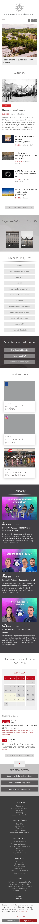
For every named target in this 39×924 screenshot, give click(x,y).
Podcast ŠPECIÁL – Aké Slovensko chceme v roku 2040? (16, 529)
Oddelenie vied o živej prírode (19, 783)
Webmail (19, 899)
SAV (31, 145)
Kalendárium (21, 114)
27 (19, 699)
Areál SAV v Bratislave (19, 871)
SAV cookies (22, 911)
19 (14, 695)
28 (23, 699)
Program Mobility (19, 853)
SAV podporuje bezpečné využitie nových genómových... (26, 192)
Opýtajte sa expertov (19, 770)
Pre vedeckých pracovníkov (19, 846)
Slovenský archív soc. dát (19, 884)
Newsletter (19, 864)
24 (6, 699)
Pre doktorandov (19, 842)
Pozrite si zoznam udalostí (19, 755)
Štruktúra (19, 810)
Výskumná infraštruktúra (19, 833)
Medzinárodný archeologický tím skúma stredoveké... (26, 155)
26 (14, 699)
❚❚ (9, 234)
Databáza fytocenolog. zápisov (19, 886)
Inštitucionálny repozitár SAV (19, 882)
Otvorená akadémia (20, 891)
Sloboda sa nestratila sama (13, 110)
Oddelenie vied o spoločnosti (19, 789)
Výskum (17, 163)
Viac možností (19, 916)
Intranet (19, 896)
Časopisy (19, 828)
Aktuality (25, 145)
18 (10, 695)
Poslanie (19, 806)
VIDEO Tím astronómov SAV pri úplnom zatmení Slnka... (25, 173)
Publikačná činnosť (19, 831)
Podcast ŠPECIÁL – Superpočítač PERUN (19, 580)
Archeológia (27, 161)
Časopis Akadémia (19, 889)
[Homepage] (19, 7)
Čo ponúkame (19, 873)
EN (35, 20)
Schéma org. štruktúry (19, 808)
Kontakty (19, 813)
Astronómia (19, 182)
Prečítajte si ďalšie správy (19, 207)
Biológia (25, 198)
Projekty (19, 824)
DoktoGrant (19, 851)
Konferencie (19, 826)
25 (10, 699)
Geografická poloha (19, 815)
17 (6, 695)
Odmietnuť (10, 921)
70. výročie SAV (19, 869)
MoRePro (19, 848)
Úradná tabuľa (19, 866)
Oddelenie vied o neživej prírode (19, 776)
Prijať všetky (28, 921)
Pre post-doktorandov (19, 844)
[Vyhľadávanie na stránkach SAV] (29, 20)
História (12, 114)
